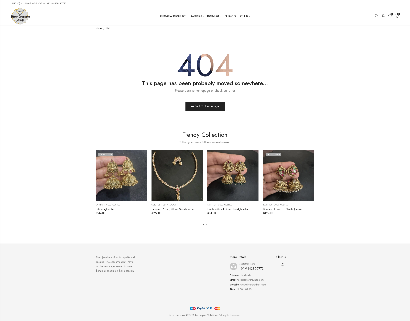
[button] (203, 224)
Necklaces (172, 204)
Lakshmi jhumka (105, 209)
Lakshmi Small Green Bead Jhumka (227, 209)
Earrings (100, 204)
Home (99, 28)
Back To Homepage (207, 106)
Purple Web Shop (208, 315)
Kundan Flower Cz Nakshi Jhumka (282, 209)
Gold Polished (113, 204)
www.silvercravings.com (253, 284)
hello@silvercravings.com (250, 280)
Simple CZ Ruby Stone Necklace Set (173, 209)
